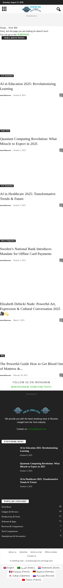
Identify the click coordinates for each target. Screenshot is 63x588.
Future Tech (5, 131)
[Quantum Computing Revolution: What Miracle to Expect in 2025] (31, 115)
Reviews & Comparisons (12, 526)
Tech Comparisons (10, 531)
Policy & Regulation (8, 241)
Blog (2, 356)
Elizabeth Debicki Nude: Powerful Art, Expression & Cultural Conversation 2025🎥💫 (30, 309)
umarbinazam (5, 95)
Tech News (6, 507)
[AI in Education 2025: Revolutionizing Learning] (31, 60)
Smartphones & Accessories (14, 536)
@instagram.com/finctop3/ (31, 386)
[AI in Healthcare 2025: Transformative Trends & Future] (31, 170)
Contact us (31, 556)
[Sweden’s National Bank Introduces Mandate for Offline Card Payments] (31, 225)
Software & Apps (9, 521)
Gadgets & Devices (10, 512)
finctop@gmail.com (37, 429)
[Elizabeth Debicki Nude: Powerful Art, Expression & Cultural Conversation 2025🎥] (31, 280)
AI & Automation (7, 76)
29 (61, 320)
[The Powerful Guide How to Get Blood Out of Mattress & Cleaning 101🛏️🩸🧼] (31, 340)
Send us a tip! (36, 552)
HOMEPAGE (23, 34)
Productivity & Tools (11, 516)
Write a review (51, 552)
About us (12, 552)
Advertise (23, 552)
